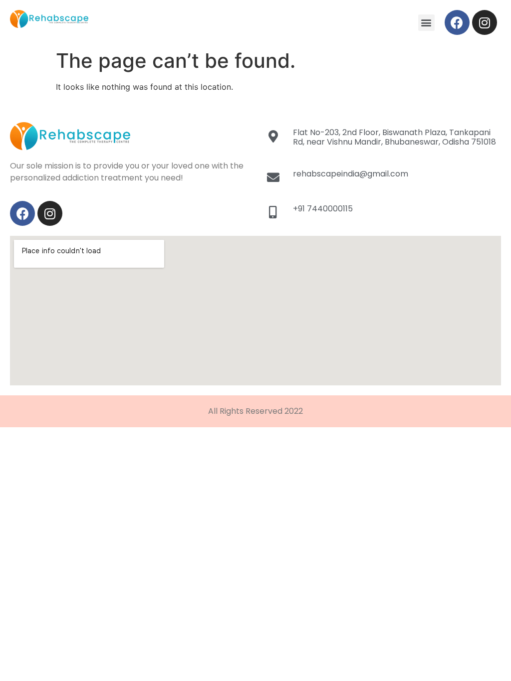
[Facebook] (457, 22)
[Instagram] (484, 22)
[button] (426, 22)
